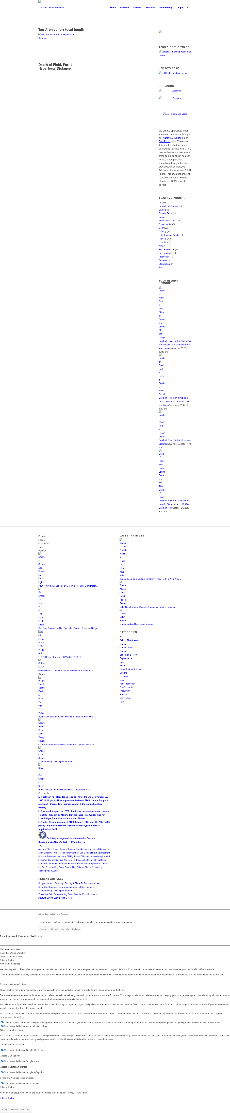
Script (61, 867)
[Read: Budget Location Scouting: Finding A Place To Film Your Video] (41, 712)
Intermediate (54, 859)
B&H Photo (164, 141)
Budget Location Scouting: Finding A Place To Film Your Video (69, 883)
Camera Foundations (77, 848)
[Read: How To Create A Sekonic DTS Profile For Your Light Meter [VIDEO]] (41, 582)
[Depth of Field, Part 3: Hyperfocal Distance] (57, 38)
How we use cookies (10, 963)
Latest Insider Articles (169, 234)
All (160, 202)
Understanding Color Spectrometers (55, 761)
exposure (62, 856)
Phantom (63, 863)
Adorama (168, 137)
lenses (81, 859)
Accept (43, 929)
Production (164, 256)
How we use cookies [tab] (10, 949)
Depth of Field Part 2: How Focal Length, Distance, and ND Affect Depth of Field (175, 504)
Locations (163, 242)
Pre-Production (166, 252)
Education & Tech (167, 220)
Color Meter (65, 852)
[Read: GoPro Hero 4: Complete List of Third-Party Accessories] (41, 667)
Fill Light (71, 856)
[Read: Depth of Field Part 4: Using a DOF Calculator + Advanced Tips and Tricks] (162, 394)
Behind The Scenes (168, 206)
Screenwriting (52, 867)
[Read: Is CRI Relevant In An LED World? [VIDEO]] (41, 653)
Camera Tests (165, 213)
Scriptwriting (70, 867)
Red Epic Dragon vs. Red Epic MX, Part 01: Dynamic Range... (69, 628)
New (161, 245)
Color (56, 852)
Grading (162, 231)
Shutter (88, 867)
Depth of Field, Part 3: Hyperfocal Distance (56, 66)
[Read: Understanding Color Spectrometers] (41, 757)
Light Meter (43, 863)
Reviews (163, 260)
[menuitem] (112, 7)
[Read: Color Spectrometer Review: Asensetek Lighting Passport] (41, 740)
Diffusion (42, 856)
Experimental (165, 224)
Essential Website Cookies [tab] (13, 952)
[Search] (188, 7)
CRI (81, 852)
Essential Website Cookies (13, 984)
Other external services (11, 1030)
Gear (161, 227)
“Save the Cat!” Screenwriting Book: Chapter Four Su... (65, 789)
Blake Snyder (53, 848)
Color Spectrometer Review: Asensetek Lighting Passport (66, 744)
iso (61, 859)
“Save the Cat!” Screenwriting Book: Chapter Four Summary (67, 894)
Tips (161, 267)
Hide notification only (59, 929)
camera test (93, 848)
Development (103, 852)
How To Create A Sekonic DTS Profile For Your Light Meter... (68, 585)
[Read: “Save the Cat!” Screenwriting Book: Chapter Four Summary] (41, 785)
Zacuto (55, 870)
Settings (76, 929)
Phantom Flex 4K (76, 863)
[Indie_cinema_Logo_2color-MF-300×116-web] (51, 7)
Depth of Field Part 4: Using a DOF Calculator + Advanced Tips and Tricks (175, 401)
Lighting (162, 238)
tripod (49, 870)
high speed (105, 856)
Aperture (42, 848)
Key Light (68, 859)
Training (42, 870)
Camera (162, 209)
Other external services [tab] (11, 956)
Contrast (75, 852)
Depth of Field (90, 852)
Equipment (52, 856)
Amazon (178, 137)
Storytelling (164, 263)
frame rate (94, 856)
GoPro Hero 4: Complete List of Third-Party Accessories (65, 670)
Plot (86, 863)
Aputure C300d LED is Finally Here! (55, 897)
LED (75, 859)
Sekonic (80, 867)
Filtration (85, 856)
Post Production (166, 249)
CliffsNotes (49, 852)
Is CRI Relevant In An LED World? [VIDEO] (59, 657)
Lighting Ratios (99, 859)
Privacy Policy (7, 1087)
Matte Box (53, 863)
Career (162, 216)
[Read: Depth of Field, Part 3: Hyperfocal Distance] (162, 436)
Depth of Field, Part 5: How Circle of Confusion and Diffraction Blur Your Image (175, 344)
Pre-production (95, 863)
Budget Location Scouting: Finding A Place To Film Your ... (67, 716)
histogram (42, 859)
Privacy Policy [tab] (7, 960)
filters (77, 856)
